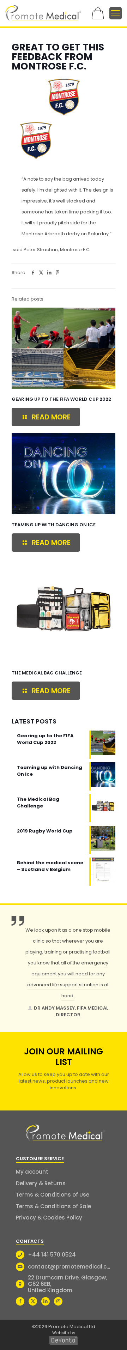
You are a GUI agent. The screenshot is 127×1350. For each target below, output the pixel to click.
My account (32, 1171)
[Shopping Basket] (97, 13)
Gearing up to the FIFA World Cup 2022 (61, 399)
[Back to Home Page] (65, 1133)
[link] (43, 13)
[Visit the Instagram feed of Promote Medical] (58, 1301)
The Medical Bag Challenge (47, 673)
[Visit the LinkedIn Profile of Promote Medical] (45, 1301)
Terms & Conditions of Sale (53, 1206)
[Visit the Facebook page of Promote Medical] (20, 1301)
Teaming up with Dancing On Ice (54, 524)
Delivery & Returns (41, 1183)
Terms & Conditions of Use (52, 1194)
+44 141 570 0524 (52, 1254)
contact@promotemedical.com (72, 1266)
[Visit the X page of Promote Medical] (33, 1301)
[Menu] (115, 13)
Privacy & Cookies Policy (49, 1217)
